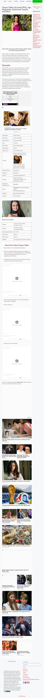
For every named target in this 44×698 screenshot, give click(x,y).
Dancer (16, 1)
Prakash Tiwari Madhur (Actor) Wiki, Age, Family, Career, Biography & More (37, 17)
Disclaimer (25, 676)
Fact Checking (26, 677)
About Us (25, 669)
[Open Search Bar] (40, 4)
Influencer (28, 1)
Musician (22, 1)
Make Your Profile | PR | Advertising (31, 679)
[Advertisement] (17, 40)
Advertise (25, 670)
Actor (9, 1)
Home (5, 1)
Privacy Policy (26, 681)
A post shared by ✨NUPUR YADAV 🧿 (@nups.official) (17, 295)
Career (24, 672)
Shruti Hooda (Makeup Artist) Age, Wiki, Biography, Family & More (37, 38)
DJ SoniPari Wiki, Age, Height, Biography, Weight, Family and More (37, 24)
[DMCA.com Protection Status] (7, 691)
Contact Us (35, 4)
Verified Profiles (37, 1)
